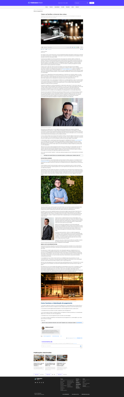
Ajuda (83, 382)
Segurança (69, 385)
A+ (82, 49)
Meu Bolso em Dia (75, 394)
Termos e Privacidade (86, 383)
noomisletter (79, 322)
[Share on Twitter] (72, 47)
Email (78, 47)
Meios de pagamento (40, 9)
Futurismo (62, 386)
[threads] (67, 3)
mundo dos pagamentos (67, 69)
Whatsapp (76, 47)
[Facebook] (63, 3)
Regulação (69, 384)
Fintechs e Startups (63, 385)
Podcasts (77, 382)
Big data (61, 382)
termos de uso (75, 343)
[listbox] (62, 336)
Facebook (71, 47)
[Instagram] (61, 3)
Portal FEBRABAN (65, 394)
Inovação (61, 389)
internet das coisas (78, 140)
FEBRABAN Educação (86, 394)
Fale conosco (85, 384)
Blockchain (62, 383)
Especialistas (78, 384)
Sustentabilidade (70, 386)
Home (35, 9)
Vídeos (77, 380)
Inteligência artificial (63, 390)
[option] (47, 336)
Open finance (69, 383)
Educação (62, 384)
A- (80, 49)
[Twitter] (65, 3)
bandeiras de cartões (45, 161)
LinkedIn (74, 47)
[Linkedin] (59, 3)
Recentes (78, 387)
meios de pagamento (47, 336)
